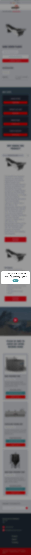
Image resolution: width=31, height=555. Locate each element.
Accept (15, 280)
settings (23, 277)
